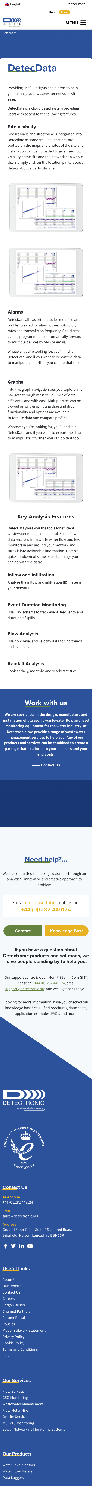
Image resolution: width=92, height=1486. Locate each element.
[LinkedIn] (21, 1246)
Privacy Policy (13, 1336)
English (15, 4)
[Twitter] (13, 1246)
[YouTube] (29, 1246)
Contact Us (50, 765)
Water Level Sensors (19, 1464)
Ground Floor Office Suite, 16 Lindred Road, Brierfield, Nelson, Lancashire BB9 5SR (37, 1232)
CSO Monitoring (15, 1397)
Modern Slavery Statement (24, 1330)
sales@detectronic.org (20, 1215)
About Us (10, 1279)
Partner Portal (76, 4)
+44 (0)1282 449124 (49, 982)
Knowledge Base (67, 931)
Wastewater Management (23, 1403)
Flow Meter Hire (15, 1410)
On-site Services (15, 1416)
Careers (9, 1298)
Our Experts (12, 1285)
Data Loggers (13, 1477)
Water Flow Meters (17, 1471)
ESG (6, 1355)
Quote (58, 12)
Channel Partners (16, 1311)
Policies (9, 1323)
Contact (23, 931)
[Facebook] (6, 1246)
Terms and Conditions (20, 1349)
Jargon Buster (14, 1304)
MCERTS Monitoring (18, 1422)
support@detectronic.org (25, 988)
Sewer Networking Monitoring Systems (34, 1429)
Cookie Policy (13, 1342)
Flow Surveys (13, 1391)
